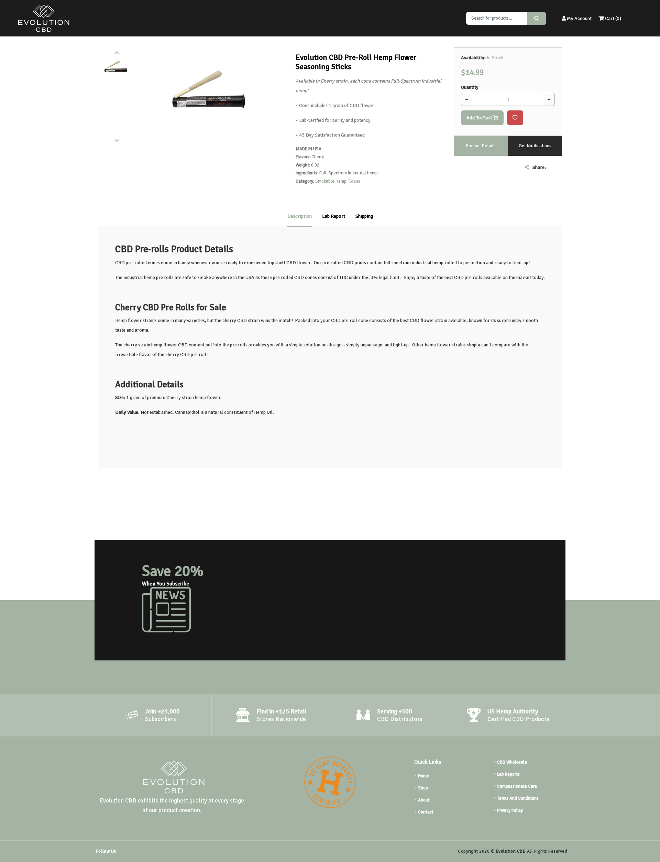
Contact (425, 812)
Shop (423, 788)
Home (423, 776)
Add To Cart (479, 118)
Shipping (364, 216)
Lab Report (333, 216)
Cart (612, 18)
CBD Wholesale (512, 762)
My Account (579, 18)
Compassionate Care (517, 786)
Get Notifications (535, 146)
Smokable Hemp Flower (337, 181)
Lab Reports (508, 774)
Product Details (481, 146)
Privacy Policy (510, 810)
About (424, 800)
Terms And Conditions (518, 798)
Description (299, 216)
